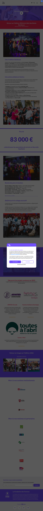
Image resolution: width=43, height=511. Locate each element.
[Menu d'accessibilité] (41, 1)
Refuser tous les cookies (21, 264)
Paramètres (28, 261)
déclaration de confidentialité (15, 254)
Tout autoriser (15, 261)
